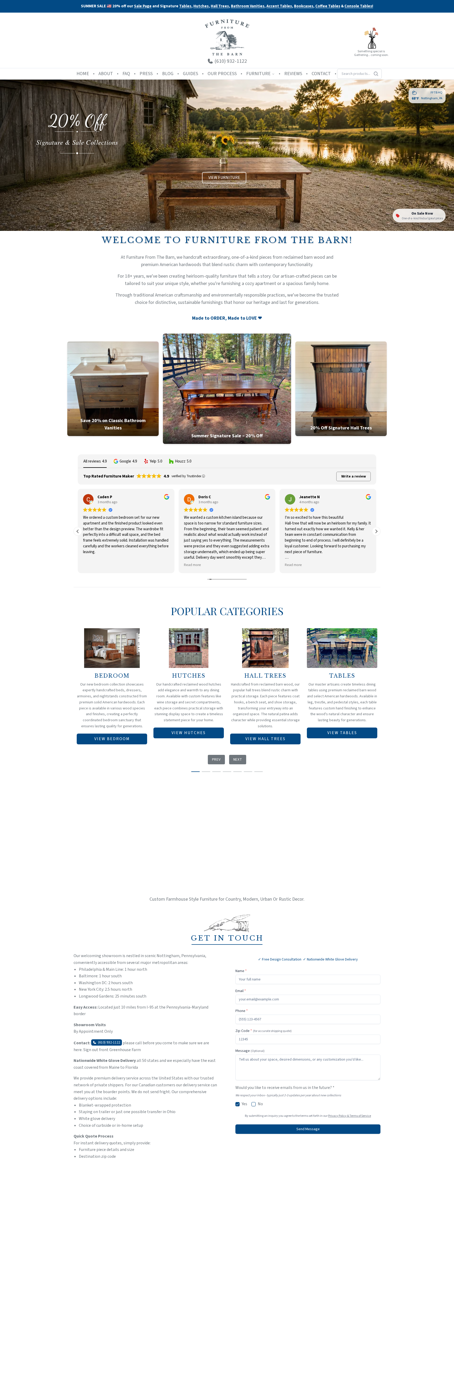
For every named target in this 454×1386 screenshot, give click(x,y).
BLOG (167, 73)
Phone (241, 1011)
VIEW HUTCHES (189, 733)
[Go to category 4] (227, 772)
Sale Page (143, 6)
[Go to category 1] (195, 772)
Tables (185, 6)
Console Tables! (358, 6)
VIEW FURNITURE (224, 178)
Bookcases (303, 6)
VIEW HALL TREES (265, 739)
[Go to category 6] (248, 772)
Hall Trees (220, 6)
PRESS (146, 73)
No (260, 1104)
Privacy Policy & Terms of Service (349, 1116)
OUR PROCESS (222, 73)
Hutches (201, 6)
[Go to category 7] (258, 772)
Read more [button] (91, 565)
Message (250, 1050)
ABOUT (106, 73)
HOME (82, 73)
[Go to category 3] (216, 772)
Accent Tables (279, 6)
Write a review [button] (353, 476)
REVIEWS (293, 73)
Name (241, 971)
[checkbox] (237, 1104)
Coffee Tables (327, 6)
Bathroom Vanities (247, 6)
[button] (125, 461)
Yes (244, 1104)
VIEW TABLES (342, 733)
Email (240, 991)
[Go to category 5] (237, 772)
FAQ (126, 73)
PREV (216, 759)
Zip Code (263, 1031)
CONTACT (321, 73)
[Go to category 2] (206, 772)
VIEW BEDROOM (112, 739)
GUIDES (190, 73)
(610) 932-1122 (109, 1042)
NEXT (237, 759)
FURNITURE (258, 73)
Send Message (308, 1129)
